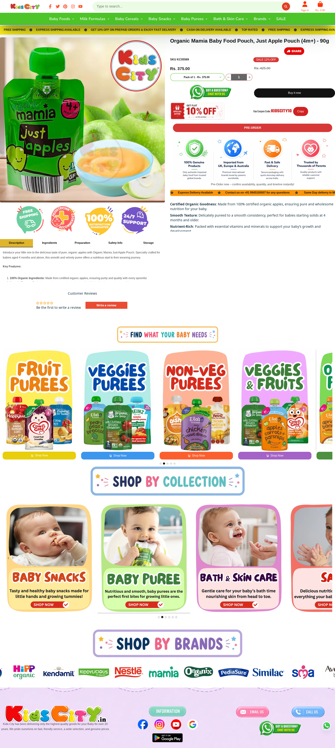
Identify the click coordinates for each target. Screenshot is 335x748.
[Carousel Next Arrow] (327, 404)
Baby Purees (192, 18)
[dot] (160, 463)
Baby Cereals (127, 18)
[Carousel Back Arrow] (8, 404)
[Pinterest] (65, 6)
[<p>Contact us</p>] (252, 712)
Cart (320, 6)
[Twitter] (58, 6)
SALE (281, 18)
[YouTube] (80, 6)
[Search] (286, 6)
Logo (26, 6)
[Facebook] (50, 6)
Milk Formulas (92, 18)
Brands (260, 18)
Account (305, 6)
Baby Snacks (159, 18)
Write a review (106, 305)
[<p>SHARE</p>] (294, 51)
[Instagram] (73, 6)
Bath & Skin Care (228, 18)
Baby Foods (59, 18)
